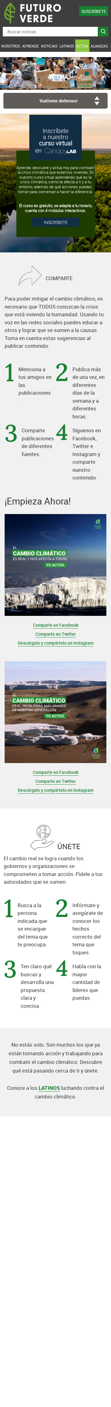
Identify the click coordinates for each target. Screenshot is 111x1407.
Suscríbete (93, 11)
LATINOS (49, 1087)
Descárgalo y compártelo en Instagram (55, 643)
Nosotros (10, 46)
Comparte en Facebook (55, 625)
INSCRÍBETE (56, 222)
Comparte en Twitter (55, 634)
